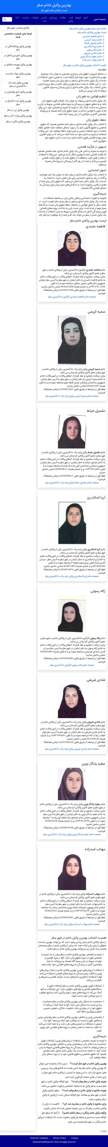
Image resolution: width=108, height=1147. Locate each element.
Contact (74, 1138)
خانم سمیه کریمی (93, 39)
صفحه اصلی (100, 19)
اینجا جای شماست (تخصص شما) (18, 35)
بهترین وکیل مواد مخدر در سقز (18, 75)
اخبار (85, 17)
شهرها (78, 17)
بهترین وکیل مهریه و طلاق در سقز (18, 66)
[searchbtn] (4, 19)
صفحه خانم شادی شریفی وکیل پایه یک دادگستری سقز (72, 749)
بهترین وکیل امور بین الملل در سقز (18, 57)
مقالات (62, 17)
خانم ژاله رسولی (94, 50)
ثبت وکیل (70, 19)
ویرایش (53, 17)
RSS (17, 17)
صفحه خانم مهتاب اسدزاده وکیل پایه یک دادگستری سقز (72, 924)
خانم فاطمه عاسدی (92, 36)
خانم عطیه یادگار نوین (91, 56)
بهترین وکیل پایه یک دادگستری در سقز (18, 84)
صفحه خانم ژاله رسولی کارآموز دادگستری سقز (72, 665)
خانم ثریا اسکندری (93, 46)
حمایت (25, 17)
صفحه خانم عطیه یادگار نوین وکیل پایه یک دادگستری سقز (72, 834)
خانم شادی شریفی (93, 53)
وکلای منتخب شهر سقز (18, 28)
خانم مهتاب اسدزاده (92, 60)
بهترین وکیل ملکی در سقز (18, 121)
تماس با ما (44, 19)
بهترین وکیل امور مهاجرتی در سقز (18, 93)
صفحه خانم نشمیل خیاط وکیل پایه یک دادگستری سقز (72, 482)
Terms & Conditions (39, 1138)
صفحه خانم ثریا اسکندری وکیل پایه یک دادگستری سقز (72, 576)
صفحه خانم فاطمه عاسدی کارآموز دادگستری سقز (72, 297)
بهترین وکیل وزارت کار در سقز (18, 115)
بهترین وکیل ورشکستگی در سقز (18, 48)
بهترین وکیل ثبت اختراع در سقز (18, 102)
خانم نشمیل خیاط (93, 43)
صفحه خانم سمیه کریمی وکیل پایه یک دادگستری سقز (72, 396)
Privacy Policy (59, 1138)
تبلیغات (35, 17)
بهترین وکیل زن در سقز (18, 110)
